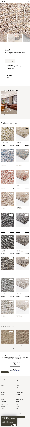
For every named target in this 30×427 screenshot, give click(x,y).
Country (15, 369)
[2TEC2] (3, 1)
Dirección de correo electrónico (15, 361)
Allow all (15, 424)
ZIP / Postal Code (15, 364)
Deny (11, 424)
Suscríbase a (5, 372)
